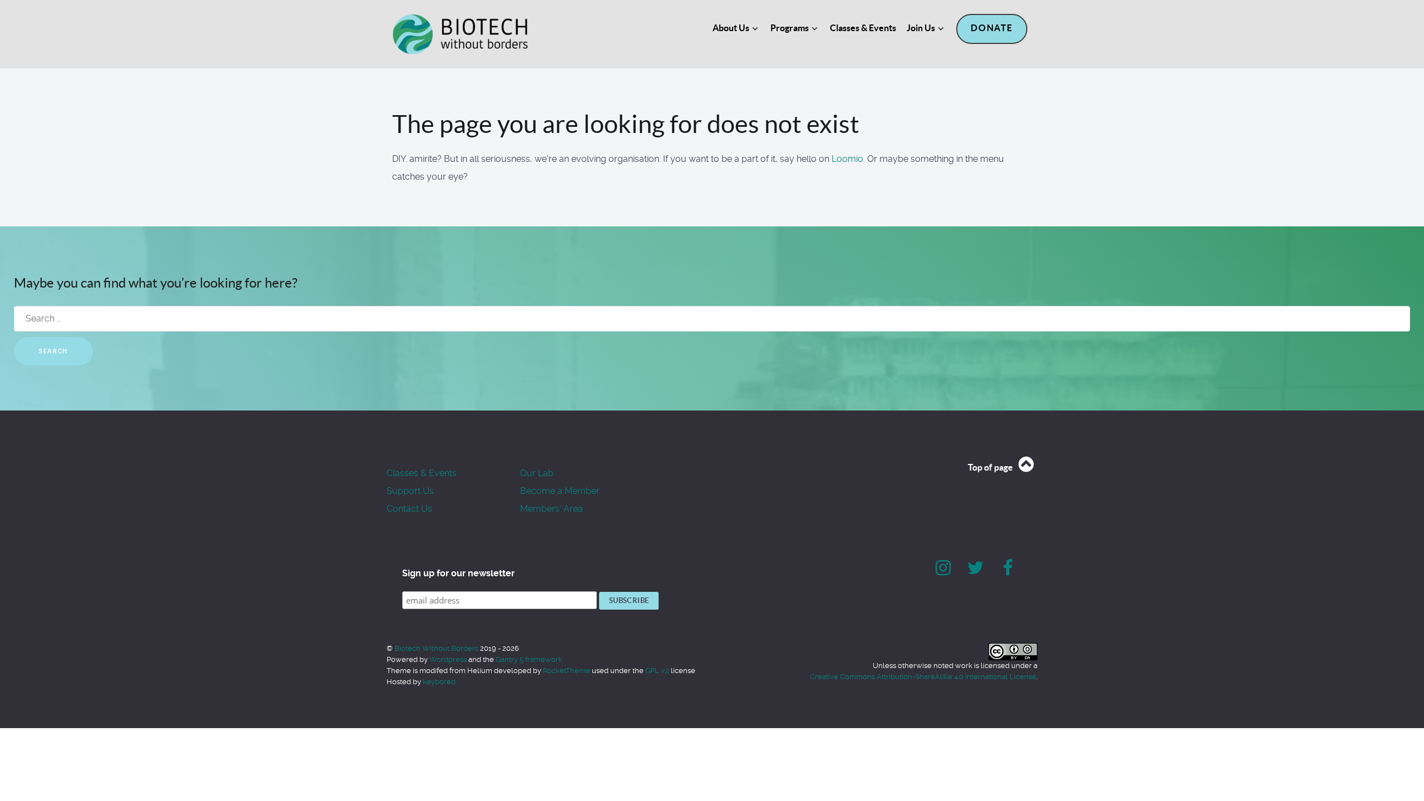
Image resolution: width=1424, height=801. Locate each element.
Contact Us (409, 508)
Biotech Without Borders (437, 648)
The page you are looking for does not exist (625, 124)
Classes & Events (422, 473)
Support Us (410, 491)
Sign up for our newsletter (458, 573)
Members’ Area (551, 508)
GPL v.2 (657, 670)
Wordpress (448, 659)
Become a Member (560, 491)
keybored (439, 682)
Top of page (991, 467)
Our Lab (536, 473)
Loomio (847, 159)
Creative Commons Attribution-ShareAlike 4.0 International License (923, 677)
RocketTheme (566, 670)
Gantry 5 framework (529, 659)
